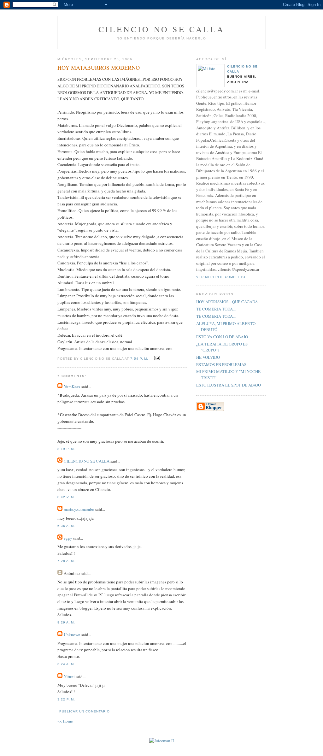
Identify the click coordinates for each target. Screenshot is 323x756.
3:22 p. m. (66, 699)
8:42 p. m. (66, 497)
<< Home (65, 721)
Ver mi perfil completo (220, 277)
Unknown (72, 634)
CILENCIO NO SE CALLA (161, 29)
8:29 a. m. (66, 622)
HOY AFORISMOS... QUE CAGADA (227, 301)
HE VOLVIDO (208, 357)
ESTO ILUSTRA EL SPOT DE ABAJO (228, 385)
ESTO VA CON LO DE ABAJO (222, 337)
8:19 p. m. (66, 449)
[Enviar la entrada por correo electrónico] (156, 358)
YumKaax (72, 386)
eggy (68, 538)
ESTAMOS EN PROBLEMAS (221, 364)
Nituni (69, 676)
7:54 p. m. (139, 358)
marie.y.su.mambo (79, 509)
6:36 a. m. (66, 526)
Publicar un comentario (84, 711)
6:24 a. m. (66, 664)
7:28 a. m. (66, 561)
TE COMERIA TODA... (216, 309)
